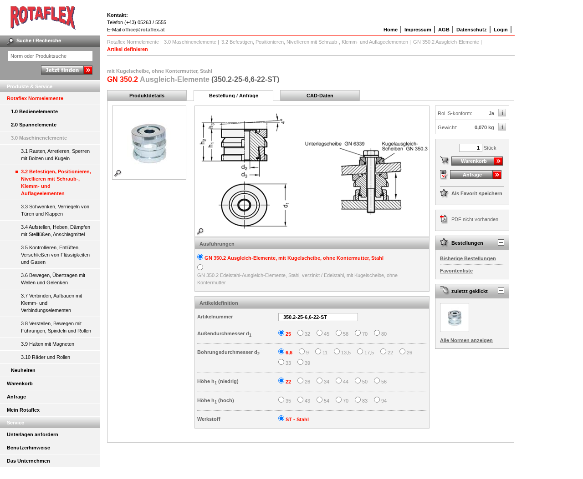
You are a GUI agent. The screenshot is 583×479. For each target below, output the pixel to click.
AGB (444, 29)
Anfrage (16, 396)
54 (326, 400)
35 (288, 400)
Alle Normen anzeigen (466, 340)
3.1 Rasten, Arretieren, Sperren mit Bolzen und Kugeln (55, 154)
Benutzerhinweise (28, 447)
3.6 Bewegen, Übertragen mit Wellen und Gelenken (53, 278)
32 (307, 334)
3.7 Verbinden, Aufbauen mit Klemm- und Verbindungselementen (51, 303)
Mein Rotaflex (23, 410)
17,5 (369, 352)
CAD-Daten (320, 95)
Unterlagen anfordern (32, 434)
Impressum (417, 29)
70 (365, 334)
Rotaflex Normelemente (35, 98)
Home (391, 29)
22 (390, 352)
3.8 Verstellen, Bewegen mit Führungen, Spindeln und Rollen (56, 327)
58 (345, 334)
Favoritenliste (456, 270)
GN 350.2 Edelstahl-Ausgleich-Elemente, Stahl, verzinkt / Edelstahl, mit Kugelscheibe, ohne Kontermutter (297, 279)
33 (288, 363)
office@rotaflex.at (143, 29)
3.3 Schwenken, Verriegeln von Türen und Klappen (55, 210)
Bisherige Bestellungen (468, 258)
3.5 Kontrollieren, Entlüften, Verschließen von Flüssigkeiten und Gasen (55, 255)
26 (409, 352)
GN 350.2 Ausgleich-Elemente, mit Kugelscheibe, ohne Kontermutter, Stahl (294, 258)
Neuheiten (23, 370)
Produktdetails (146, 95)
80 (384, 334)
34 (326, 381)
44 (345, 381)
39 (307, 363)
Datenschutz (471, 29)
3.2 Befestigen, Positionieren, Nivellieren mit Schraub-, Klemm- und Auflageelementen (56, 182)
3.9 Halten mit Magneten (47, 344)
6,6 (289, 352)
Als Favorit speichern (476, 193)
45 (326, 334)
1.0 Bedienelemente (34, 111)
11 (324, 352)
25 (288, 334)
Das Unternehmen (28, 461)
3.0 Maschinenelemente (39, 138)
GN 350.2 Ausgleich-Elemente (446, 42)
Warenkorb (20, 383)
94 (384, 400)
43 (307, 400)
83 (365, 400)
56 (384, 381)
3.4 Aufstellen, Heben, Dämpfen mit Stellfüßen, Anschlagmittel (55, 230)
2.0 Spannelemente (33, 124)
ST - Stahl (297, 419)
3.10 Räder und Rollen (45, 357)
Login (501, 29)
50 (365, 381)
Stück (490, 148)
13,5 (346, 352)
